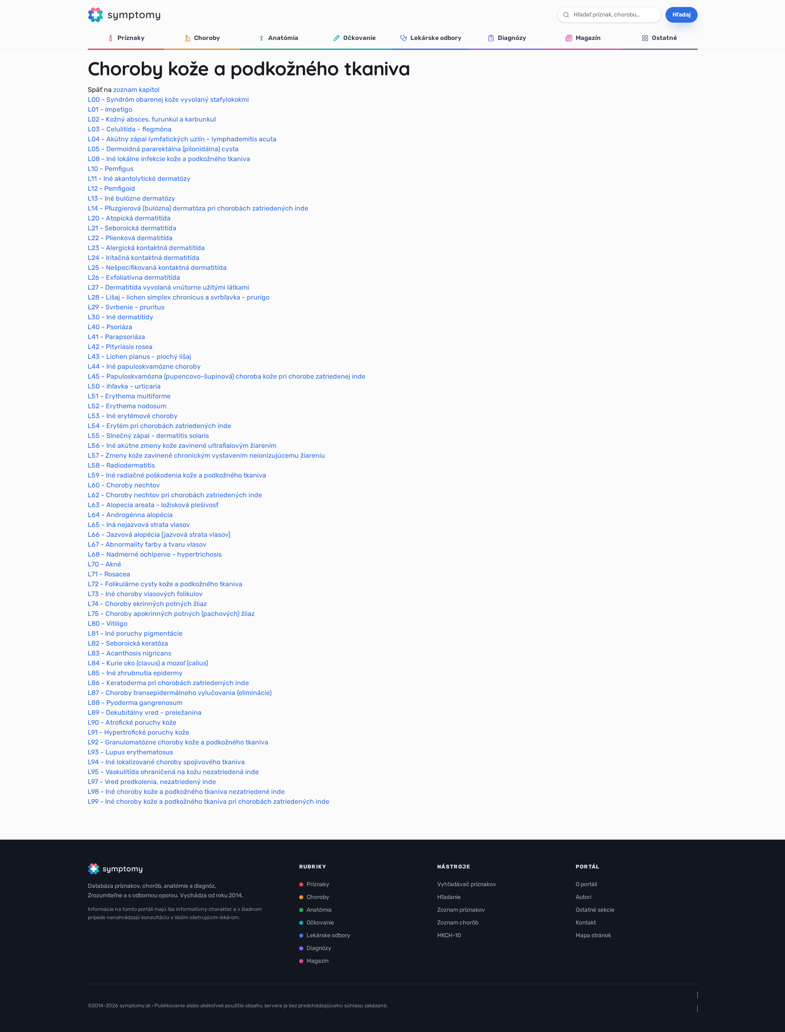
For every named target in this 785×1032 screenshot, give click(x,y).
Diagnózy (512, 38)
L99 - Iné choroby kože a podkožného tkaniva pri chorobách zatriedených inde (208, 801)
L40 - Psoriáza (110, 327)
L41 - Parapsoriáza (116, 337)
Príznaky (131, 38)
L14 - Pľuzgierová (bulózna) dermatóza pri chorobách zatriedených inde (198, 208)
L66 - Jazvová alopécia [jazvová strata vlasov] (159, 534)
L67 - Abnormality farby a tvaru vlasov (147, 544)
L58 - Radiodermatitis (121, 465)
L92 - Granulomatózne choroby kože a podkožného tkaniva (178, 742)
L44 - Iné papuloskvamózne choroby (144, 366)
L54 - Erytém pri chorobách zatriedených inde (159, 426)
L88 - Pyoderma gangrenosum (135, 703)
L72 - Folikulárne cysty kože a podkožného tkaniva (165, 584)
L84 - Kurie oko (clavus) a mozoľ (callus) (148, 663)
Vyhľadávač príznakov (466, 884)
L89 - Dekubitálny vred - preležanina (145, 712)
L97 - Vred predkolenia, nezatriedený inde (152, 782)
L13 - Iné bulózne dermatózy (131, 198)
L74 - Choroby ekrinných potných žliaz (147, 604)
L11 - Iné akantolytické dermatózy (139, 179)
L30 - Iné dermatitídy (120, 317)
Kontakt (586, 922)
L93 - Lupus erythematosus (130, 752)
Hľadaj (682, 14)
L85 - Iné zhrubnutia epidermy (135, 673)
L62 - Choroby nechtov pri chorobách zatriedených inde (175, 495)
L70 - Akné (104, 564)
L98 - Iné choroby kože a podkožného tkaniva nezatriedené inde (186, 792)
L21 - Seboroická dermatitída (132, 228)
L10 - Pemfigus (111, 169)
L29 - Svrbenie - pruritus (126, 307)
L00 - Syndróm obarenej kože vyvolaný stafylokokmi (168, 99)
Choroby (207, 38)
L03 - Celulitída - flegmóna (129, 129)
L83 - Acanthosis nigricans (129, 653)
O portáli (586, 884)
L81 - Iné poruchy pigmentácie (135, 633)
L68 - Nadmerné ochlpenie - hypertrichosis (155, 554)
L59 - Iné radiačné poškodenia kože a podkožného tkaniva (177, 475)
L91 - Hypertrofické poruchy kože (138, 732)
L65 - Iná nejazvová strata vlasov (139, 525)
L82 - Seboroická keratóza (128, 643)
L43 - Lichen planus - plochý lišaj (139, 356)
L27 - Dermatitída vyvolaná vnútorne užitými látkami (168, 287)
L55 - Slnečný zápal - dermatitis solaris (148, 436)
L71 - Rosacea (109, 574)
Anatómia (283, 38)
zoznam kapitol (136, 90)
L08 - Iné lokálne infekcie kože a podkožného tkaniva (169, 159)
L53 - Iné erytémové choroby (133, 416)
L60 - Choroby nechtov (124, 485)
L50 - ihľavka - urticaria (124, 386)
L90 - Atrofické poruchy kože (132, 722)
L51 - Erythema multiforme (129, 396)
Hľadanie (449, 897)
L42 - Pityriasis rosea (120, 347)
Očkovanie (359, 38)
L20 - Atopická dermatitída (129, 218)
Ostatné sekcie (595, 909)
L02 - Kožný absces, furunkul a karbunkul (152, 119)
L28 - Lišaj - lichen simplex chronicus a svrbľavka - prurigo (178, 297)
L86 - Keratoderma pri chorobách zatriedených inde (168, 683)
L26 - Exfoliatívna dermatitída (134, 277)
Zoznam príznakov (461, 909)
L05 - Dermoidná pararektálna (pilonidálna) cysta (163, 149)
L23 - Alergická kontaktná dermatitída (146, 248)
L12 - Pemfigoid (111, 188)
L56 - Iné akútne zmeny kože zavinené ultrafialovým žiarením (182, 445)
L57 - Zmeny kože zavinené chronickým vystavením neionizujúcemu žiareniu (206, 455)
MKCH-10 (449, 935)
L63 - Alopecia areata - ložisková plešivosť (153, 505)
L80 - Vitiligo (107, 623)
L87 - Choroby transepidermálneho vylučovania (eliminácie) (180, 693)
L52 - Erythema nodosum (127, 406)
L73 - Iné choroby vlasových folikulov (145, 594)
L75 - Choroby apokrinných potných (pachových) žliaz (171, 614)
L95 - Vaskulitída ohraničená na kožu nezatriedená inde (173, 772)
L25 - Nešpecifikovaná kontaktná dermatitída (157, 267)
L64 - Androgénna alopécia (130, 515)
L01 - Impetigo (110, 109)
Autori (583, 897)
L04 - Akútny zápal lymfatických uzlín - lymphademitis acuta (182, 139)
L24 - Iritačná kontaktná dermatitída (143, 258)
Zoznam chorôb (457, 922)
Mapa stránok (593, 935)
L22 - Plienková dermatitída (130, 238)
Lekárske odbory (436, 38)
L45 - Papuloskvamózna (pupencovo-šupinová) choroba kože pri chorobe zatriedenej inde (227, 376)
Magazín (588, 38)
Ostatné (664, 38)
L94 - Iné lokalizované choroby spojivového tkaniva (166, 762)
